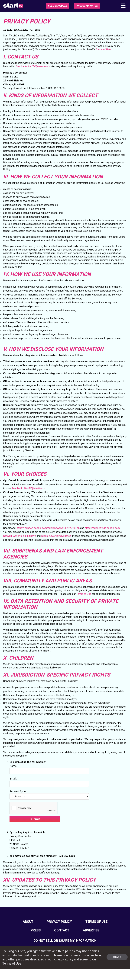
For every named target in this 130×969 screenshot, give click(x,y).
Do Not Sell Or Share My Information (65, 941)
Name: (13, 766)
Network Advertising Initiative (19, 535)
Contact (61, 930)
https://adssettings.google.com (102, 527)
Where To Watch (87, 5)
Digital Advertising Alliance (56, 535)
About (28, 922)
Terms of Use (103, 49)
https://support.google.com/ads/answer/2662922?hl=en (48, 527)
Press (36, 930)
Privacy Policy (59, 922)
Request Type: (18, 791)
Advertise (91, 930)
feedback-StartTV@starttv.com (33, 66)
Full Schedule (57, 5)
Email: (13, 778)
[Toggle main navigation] (123, 6)
